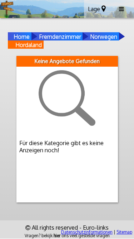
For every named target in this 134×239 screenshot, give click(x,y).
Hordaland (28, 44)
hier (57, 235)
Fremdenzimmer (60, 36)
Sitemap (124, 232)
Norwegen (103, 36)
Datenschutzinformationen (87, 232)
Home (22, 36)
